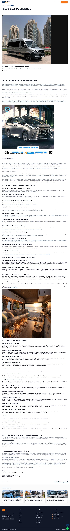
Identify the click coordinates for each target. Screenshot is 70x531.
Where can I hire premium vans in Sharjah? (10, 475)
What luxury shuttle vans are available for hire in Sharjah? (13, 472)
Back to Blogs (7, 5)
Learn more (48, 254)
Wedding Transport (39, 522)
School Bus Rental (39, 517)
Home (20, 512)
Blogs (20, 520)
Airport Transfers (38, 520)
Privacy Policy (58, 529)
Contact (20, 522)
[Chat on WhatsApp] (67, 528)
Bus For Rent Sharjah (39, 512)
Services (20, 515)
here (32, 467)
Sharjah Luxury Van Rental (13, 287)
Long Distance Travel (39, 524)
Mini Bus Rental (38, 513)
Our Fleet (20, 513)
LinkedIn (65, 481)
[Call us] (67, 525)
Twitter (56, 481)
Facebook (60, 481)
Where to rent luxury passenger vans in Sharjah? (11, 476)
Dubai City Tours (13, 457)
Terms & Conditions (65, 529)
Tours (20, 517)
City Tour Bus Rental (39, 515)
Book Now (64, 1)
